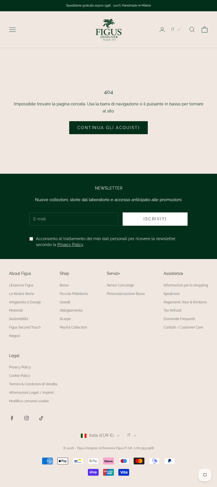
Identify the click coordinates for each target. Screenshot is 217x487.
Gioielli (65, 302)
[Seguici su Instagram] (26, 418)
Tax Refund (172, 310)
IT (173, 29)
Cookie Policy (19, 376)
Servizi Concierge (120, 285)
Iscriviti (155, 219)
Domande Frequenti (179, 319)
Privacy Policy (70, 244)
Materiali (16, 310)
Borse (64, 285)
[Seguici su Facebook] (12, 418)
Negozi (14, 336)
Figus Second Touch (25, 327)
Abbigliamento (71, 310)
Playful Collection (73, 327)
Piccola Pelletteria (74, 294)
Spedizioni (172, 294)
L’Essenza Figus (21, 285)
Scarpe (65, 319)
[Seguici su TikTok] (41, 418)
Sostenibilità (18, 319)
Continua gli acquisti (108, 127)
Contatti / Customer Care (183, 327)
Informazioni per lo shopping (186, 285)
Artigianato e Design (25, 302)
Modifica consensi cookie (29, 401)
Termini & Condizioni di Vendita (33, 384)
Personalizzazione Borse (126, 294)
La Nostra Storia (21, 294)
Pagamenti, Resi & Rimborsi (185, 302)
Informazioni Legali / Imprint (31, 393)
